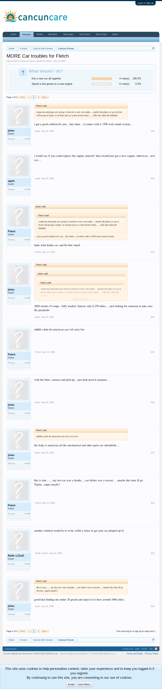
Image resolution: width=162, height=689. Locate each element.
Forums (27, 34)
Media (39, 34)
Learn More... (84, 684)
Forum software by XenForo (31, 653)
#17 (152, 452)
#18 (152, 503)
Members (52, 34)
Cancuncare (10, 649)
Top (151, 649)
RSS (156, 648)
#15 (152, 352)
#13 (152, 252)
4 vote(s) (124, 78)
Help (137, 649)
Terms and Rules (134, 653)
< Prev (22, 97)
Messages (68, 34)
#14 (152, 317)
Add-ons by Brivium (88, 653)
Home (13, 34)
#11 (152, 131)
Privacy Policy (151, 653)
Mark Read (101, 34)
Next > (45, 97)
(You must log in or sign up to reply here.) (135, 631)
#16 (152, 402)
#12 (152, 178)
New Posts (84, 34)
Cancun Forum (27, 61)
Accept (71, 684)
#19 (152, 553)
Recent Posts (12, 39)
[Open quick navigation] (153, 48)
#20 (152, 606)
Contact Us (127, 649)
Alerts (115, 34)
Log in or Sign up (146, 3)
